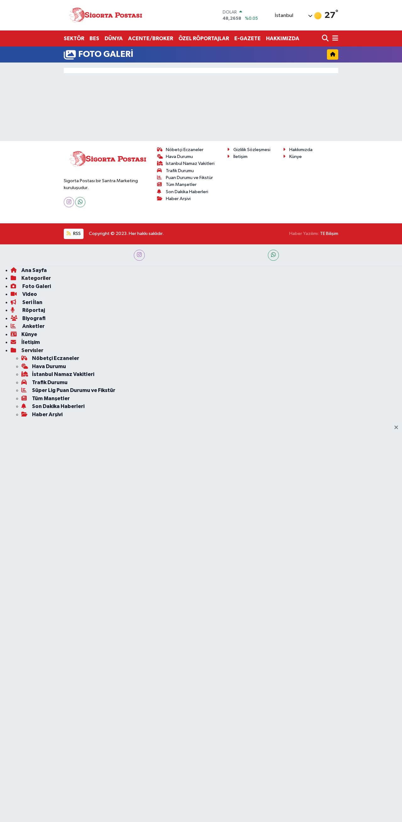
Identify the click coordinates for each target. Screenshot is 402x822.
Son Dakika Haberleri (187, 191)
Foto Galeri (36, 286)
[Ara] (326, 39)
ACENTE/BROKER (150, 38)
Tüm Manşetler (181, 184)
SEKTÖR (74, 38)
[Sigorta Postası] (105, 15)
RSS (76, 233)
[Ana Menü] (334, 39)
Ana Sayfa (34, 270)
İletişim (240, 156)
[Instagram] (69, 202)
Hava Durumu (179, 156)
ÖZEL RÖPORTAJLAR (203, 38)
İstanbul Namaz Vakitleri (190, 163)
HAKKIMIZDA (282, 38)
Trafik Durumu (180, 170)
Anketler (33, 326)
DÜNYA (114, 38)
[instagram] (139, 255)
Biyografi (33, 318)
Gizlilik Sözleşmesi (251, 149)
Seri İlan (31, 302)
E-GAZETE (247, 38)
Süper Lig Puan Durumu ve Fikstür (73, 390)
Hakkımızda (300, 149)
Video (29, 294)
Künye (295, 156)
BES (94, 38)
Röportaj (33, 310)
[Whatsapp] (80, 202)
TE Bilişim (329, 233)
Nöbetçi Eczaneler (185, 149)
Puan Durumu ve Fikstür (189, 177)
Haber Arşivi (178, 198)
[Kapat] (398, 428)
